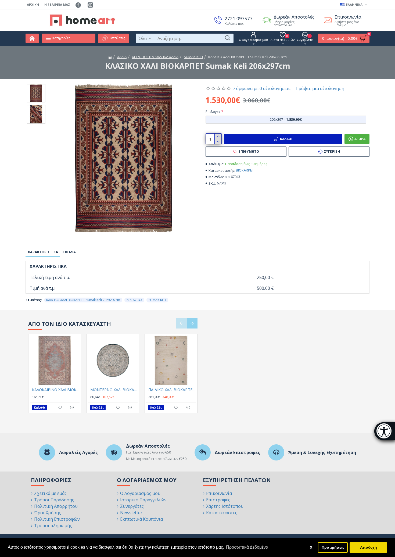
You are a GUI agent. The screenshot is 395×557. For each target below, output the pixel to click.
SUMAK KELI (193, 56)
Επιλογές (213, 111)
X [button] (311, 547)
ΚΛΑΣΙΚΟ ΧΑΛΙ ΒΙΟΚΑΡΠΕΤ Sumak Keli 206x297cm (83, 300)
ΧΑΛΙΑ (122, 56)
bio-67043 (134, 300)
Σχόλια (69, 251)
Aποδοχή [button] (368, 547)
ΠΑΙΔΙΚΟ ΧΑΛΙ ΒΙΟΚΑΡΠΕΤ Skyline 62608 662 (172, 389)
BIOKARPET (245, 170)
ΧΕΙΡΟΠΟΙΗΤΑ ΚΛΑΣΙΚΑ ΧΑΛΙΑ (155, 56)
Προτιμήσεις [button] (333, 547)
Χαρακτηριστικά (43, 251)
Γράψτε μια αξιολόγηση (320, 88)
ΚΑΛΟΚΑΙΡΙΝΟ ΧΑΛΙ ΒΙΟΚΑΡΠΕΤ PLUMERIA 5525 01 (56, 389)
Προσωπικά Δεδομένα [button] (247, 547)
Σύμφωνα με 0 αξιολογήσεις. (262, 88)
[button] (181, 323)
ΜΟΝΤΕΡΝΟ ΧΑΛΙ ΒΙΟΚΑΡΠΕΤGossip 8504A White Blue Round (114, 389)
